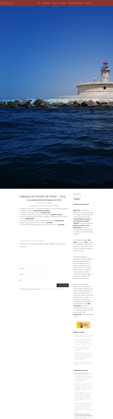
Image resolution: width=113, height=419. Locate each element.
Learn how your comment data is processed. (53, 289)
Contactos (88, 3)
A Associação (46, 3)
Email (21, 274)
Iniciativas (54, 3)
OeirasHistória (78, 403)
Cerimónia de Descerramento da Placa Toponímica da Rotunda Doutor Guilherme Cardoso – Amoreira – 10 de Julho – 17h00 (83, 342)
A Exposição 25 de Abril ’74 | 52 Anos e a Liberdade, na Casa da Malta (83, 363)
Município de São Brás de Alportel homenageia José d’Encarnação (84, 335)
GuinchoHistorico (79, 384)
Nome (22, 268)
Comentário (23, 247)
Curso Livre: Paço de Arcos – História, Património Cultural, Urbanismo (82, 348)
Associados (63, 3)
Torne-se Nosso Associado (75, 3)
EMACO (7, 3)
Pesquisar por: (77, 194)
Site (21, 280)
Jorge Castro (55, 7)
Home (38, 3)
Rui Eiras (77, 393)
